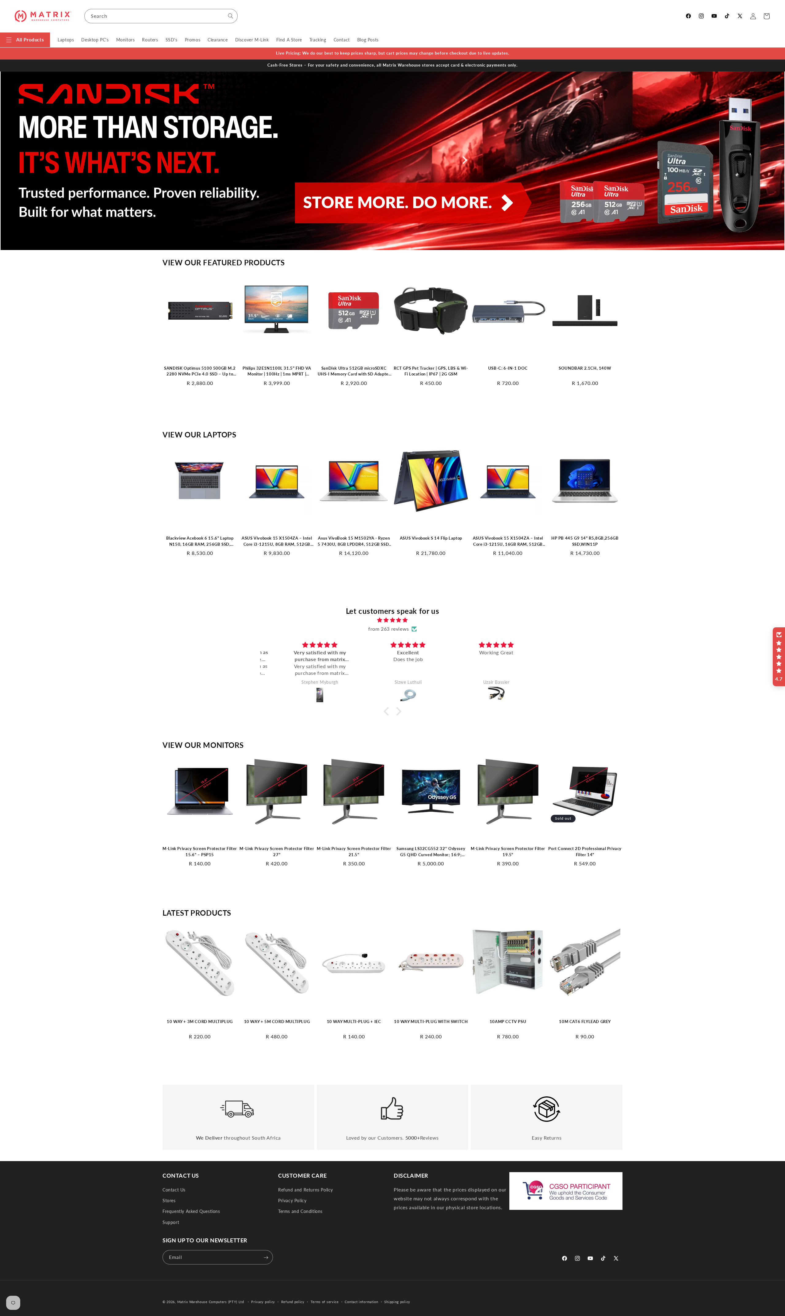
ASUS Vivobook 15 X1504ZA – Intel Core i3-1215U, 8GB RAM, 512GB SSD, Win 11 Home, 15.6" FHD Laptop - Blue (277, 542)
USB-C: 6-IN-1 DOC (508, 367)
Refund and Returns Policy (305, 1189)
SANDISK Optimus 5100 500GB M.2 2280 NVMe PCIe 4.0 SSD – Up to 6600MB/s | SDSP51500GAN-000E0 (200, 371)
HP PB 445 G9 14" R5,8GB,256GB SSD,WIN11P (584, 541)
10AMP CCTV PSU (508, 1021)
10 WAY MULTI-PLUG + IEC (354, 1021)
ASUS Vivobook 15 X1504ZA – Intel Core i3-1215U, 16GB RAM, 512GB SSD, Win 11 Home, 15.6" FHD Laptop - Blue (508, 542)
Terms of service (325, 1301)
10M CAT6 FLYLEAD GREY (585, 1021)
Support (171, 1222)
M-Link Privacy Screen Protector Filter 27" (276, 851)
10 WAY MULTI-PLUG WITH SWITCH (431, 1021)
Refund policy (292, 1301)
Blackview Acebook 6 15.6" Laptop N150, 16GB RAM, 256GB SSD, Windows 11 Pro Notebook (200, 542)
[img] (392, 620)
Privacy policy (263, 1301)
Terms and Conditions (300, 1211)
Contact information (361, 1301)
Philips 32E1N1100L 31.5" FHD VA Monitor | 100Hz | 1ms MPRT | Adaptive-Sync (277, 371)
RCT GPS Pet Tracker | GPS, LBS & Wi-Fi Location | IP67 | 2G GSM (431, 370)
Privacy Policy (292, 1200)
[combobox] (161, 16)
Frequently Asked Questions (191, 1211)
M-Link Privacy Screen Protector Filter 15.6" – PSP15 (200, 851)
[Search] (230, 16)
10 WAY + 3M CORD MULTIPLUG (200, 1021)
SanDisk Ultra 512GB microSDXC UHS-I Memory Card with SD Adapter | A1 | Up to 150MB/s (354, 371)
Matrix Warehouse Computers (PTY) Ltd (210, 1302)
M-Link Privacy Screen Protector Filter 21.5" (354, 851)
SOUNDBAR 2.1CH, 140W (585, 367)
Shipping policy (397, 1301)
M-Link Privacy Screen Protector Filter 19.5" (508, 851)
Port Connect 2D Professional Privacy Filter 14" (585, 851)
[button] (25, 40)
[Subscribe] (266, 1257)
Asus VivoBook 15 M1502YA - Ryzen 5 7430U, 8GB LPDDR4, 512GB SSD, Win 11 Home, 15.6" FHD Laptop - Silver (354, 542)
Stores (169, 1200)
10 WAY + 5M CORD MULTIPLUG (277, 1021)
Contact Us (174, 1189)
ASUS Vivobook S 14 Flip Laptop (431, 538)
